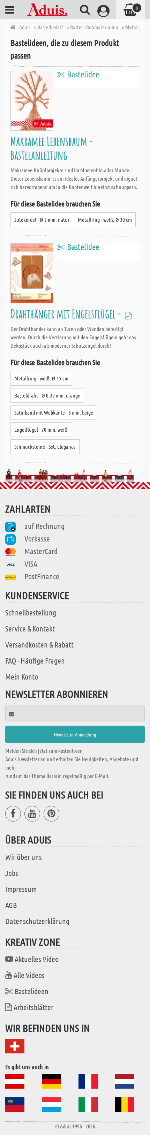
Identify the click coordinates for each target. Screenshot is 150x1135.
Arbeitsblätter (33, 1007)
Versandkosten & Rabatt (39, 644)
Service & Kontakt (30, 628)
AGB (11, 904)
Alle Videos (29, 974)
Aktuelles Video (37, 958)
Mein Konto (21, 676)
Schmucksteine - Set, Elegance (45, 446)
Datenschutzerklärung (37, 920)
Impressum (21, 888)
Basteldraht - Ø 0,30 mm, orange (47, 395)
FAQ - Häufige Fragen (35, 660)
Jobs (11, 872)
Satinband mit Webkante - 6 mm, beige (53, 412)
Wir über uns (23, 856)
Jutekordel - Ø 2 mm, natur (41, 219)
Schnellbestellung (30, 612)
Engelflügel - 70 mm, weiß (40, 429)
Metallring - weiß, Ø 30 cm (105, 219)
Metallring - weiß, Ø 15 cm (41, 378)
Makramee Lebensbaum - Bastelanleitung (51, 148)
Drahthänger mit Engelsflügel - (66, 313)
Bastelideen (31, 991)
